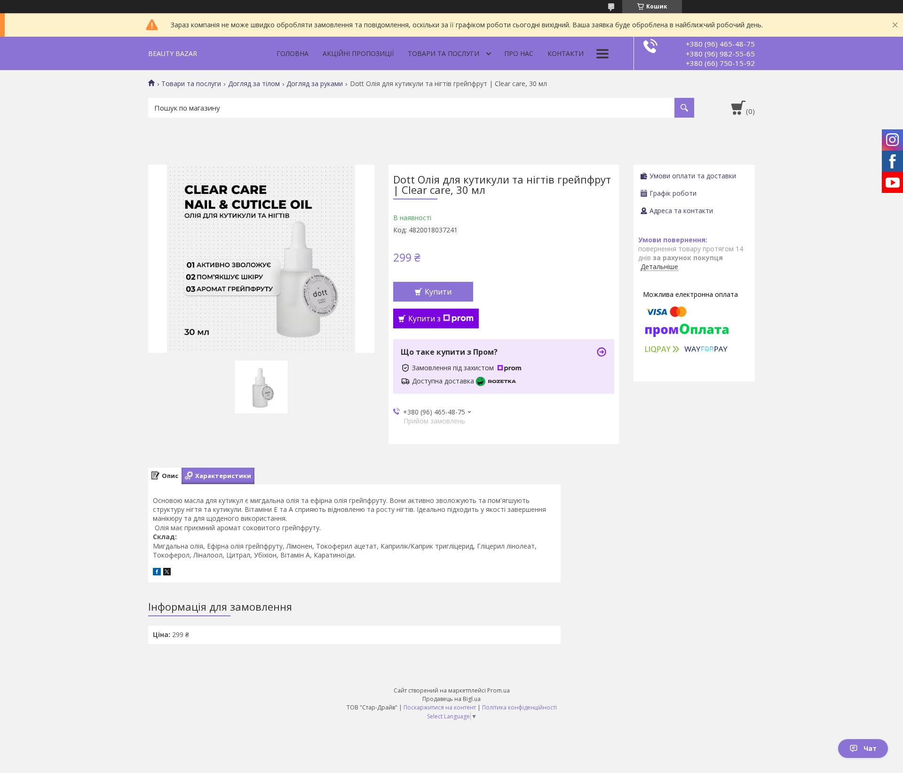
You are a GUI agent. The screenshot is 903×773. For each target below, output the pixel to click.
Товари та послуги (443, 53)
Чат (870, 748)
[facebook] (157, 572)
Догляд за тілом (254, 84)
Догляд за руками (314, 84)
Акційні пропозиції (358, 53)
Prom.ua (498, 690)
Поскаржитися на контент (440, 707)
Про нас (518, 53)
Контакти (565, 53)
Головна (293, 53)
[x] (167, 572)
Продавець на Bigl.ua (451, 699)
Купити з (424, 318)
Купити (438, 292)
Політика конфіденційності (519, 707)
